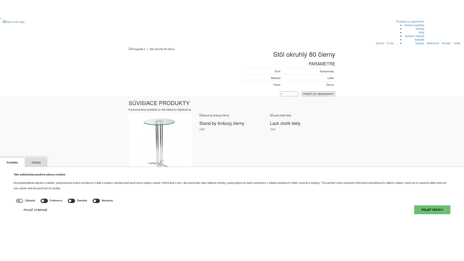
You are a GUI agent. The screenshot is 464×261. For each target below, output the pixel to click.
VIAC (202, 129)
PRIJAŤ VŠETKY (432, 210)
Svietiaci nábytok (414, 36)
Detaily (36, 162)
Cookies (12, 162)
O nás (390, 43)
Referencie (433, 43)
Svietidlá (419, 39)
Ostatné (419, 43)
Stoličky (420, 28)
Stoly (421, 32)
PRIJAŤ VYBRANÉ (35, 210)
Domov (380, 43)
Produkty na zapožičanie (410, 21)
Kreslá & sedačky (414, 25)
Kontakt (446, 43)
